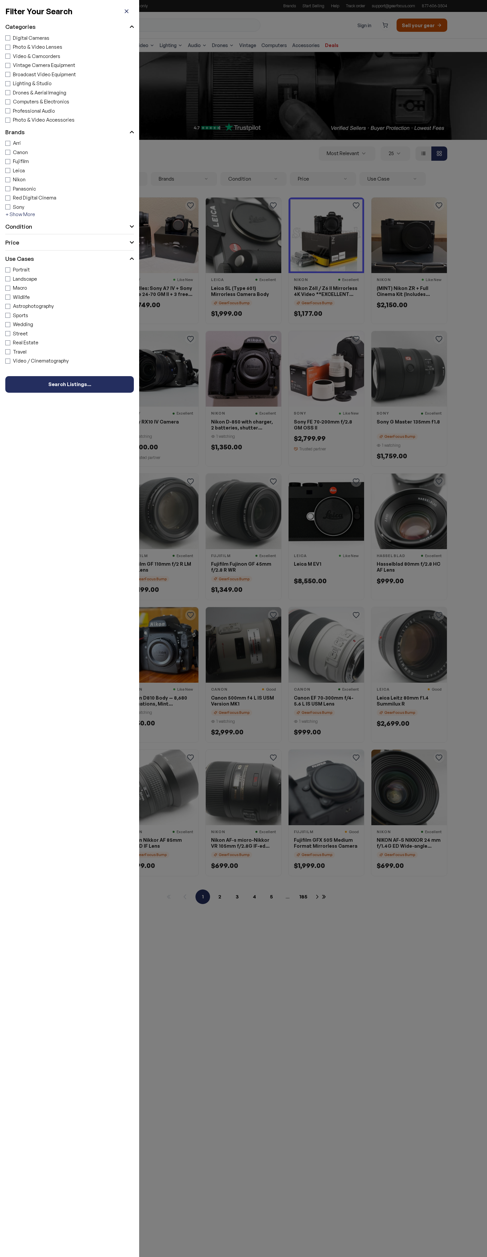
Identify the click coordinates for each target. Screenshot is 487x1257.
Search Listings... (69, 384)
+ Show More (20, 214)
